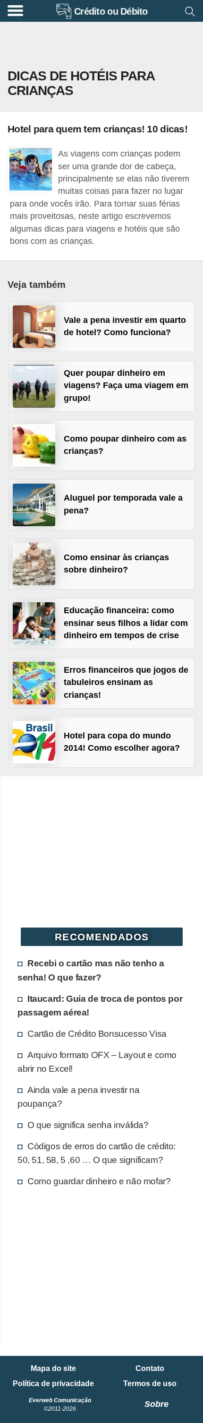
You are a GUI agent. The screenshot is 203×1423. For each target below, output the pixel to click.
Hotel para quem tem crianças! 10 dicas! (97, 128)
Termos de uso (150, 1384)
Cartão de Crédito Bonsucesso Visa (97, 1033)
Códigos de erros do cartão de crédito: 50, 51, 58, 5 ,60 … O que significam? (96, 1153)
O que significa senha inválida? (88, 1124)
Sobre (156, 1404)
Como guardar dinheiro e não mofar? (98, 1181)
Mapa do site (53, 1368)
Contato (149, 1368)
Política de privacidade (53, 1384)
